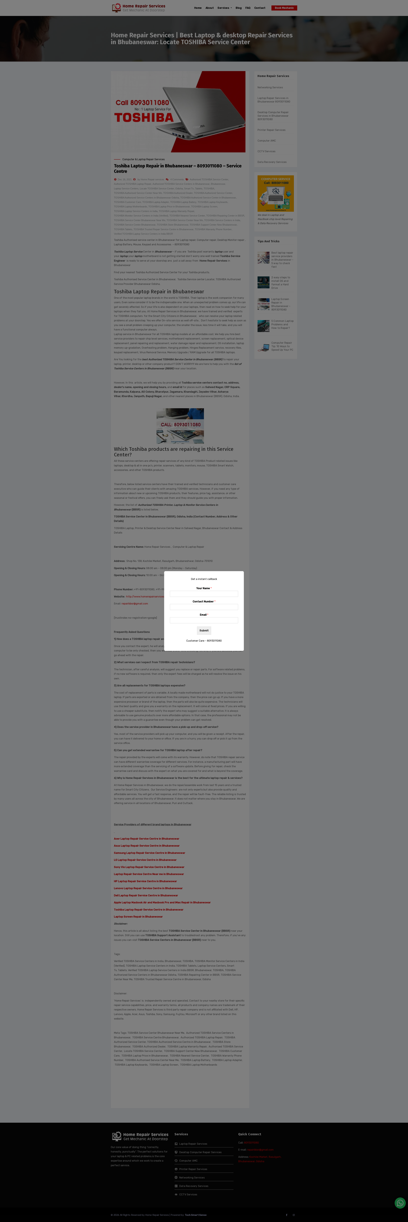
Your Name (204, 588)
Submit (204, 630)
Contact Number (204, 601)
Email (204, 614)
